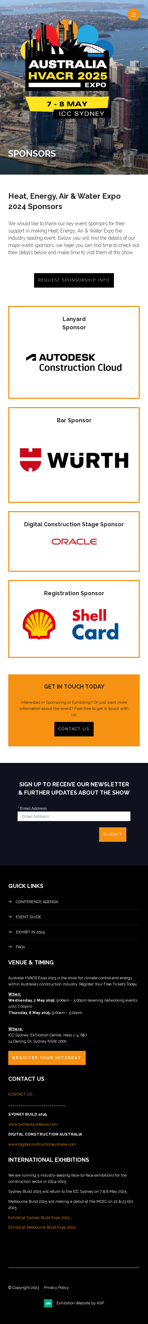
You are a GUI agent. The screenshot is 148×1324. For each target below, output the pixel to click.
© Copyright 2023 (23, 1287)
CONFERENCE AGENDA (37, 902)
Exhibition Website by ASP (80, 1303)
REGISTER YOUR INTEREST (47, 1058)
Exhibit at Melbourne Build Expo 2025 (41, 1227)
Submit (112, 834)
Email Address (32, 808)
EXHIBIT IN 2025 (30, 932)
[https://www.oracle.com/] (74, 549)
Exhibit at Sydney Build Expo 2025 (39, 1218)
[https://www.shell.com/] (74, 645)
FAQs (20, 947)
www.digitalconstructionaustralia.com (42, 1144)
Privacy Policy (56, 1287)
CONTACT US (74, 729)
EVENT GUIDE (28, 917)
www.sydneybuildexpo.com (33, 1124)
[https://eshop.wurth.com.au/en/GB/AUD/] (74, 490)
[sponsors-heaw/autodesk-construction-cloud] (74, 386)
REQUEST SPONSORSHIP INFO (74, 280)
